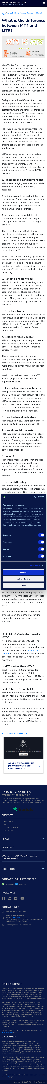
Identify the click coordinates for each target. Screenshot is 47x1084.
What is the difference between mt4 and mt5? (22, 14)
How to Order (9, 831)
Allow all (23, 572)
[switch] (41, 542)
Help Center (8, 822)
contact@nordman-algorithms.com (18, 925)
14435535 (16, 917)
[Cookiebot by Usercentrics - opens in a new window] (34, 497)
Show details (35, 565)
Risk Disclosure (7, 1032)
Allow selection (23, 579)
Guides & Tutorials (11, 828)
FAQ (5, 825)
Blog (4, 13)
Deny (23, 585)
